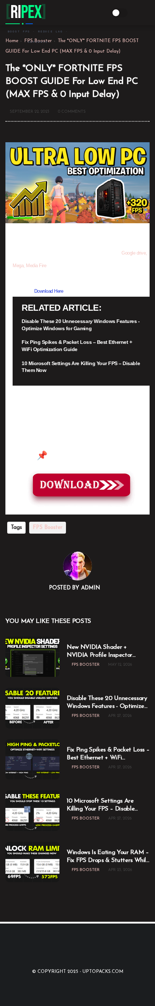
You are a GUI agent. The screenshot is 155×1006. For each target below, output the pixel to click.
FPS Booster (47, 527)
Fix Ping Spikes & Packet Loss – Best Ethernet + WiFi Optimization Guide (77, 345)
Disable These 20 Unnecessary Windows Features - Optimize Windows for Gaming (81, 324)
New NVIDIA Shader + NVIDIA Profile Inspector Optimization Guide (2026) (103, 651)
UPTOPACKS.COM (103, 971)
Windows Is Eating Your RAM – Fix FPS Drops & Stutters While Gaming (108, 856)
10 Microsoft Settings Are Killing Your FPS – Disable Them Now (81, 366)
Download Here (48, 291)
